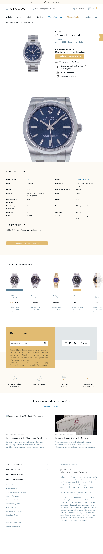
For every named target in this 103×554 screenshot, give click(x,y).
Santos (63, 510)
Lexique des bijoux (13, 526)
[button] (29, 83)
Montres (9, 22)
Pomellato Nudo (12, 515)
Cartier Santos (11, 488)
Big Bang (70, 510)
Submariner (92, 507)
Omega (84, 487)
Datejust (84, 507)
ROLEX (58, 32)
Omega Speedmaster (13, 496)
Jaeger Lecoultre (66, 487)
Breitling (82, 485)
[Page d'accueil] (17, 9)
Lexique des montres (13, 522)
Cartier (90, 487)
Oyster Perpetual (30, 22)
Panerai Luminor (12, 485)
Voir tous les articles (51, 407)
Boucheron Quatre (13, 503)
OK (45, 343)
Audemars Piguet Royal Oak (16, 492)
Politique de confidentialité (19, 365)
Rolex (18, 22)
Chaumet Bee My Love (14, 511)
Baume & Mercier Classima (16, 500)
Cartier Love (11, 507)
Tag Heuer (77, 487)
